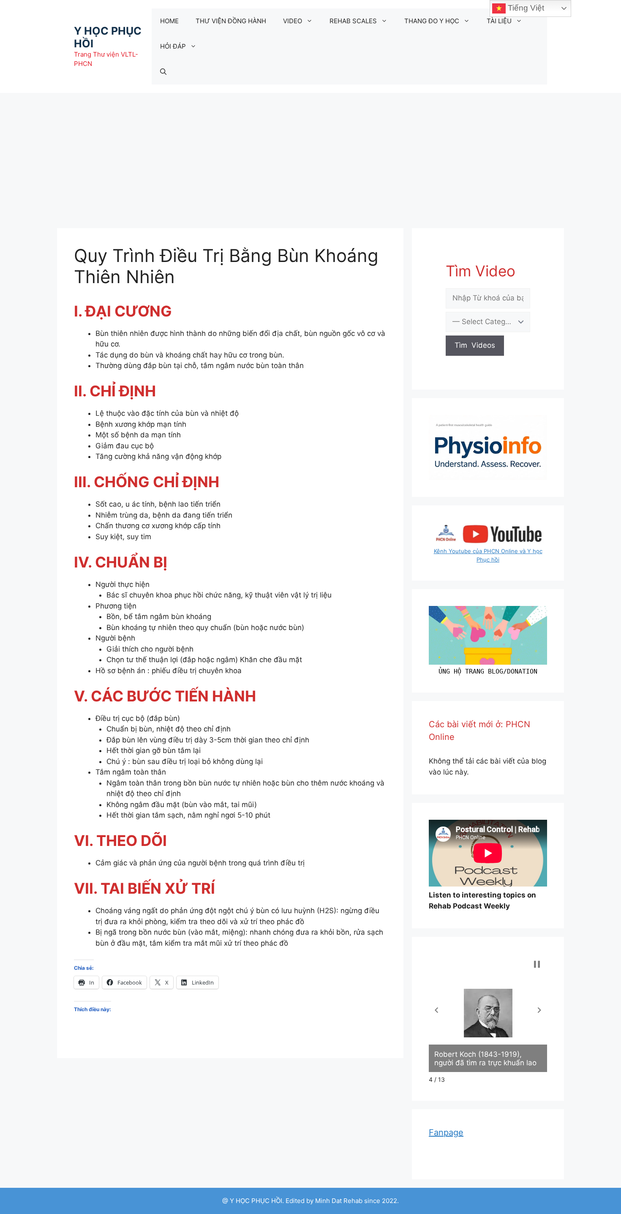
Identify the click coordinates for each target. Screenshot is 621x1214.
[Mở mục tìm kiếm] (163, 72)
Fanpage (446, 1132)
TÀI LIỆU (499, 21)
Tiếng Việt (525, 7)
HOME (169, 21)
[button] (436, 1010)
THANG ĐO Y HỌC (431, 21)
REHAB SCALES (353, 21)
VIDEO (292, 21)
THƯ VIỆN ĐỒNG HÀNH (231, 21)
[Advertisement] (310, 156)
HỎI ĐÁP (173, 46)
